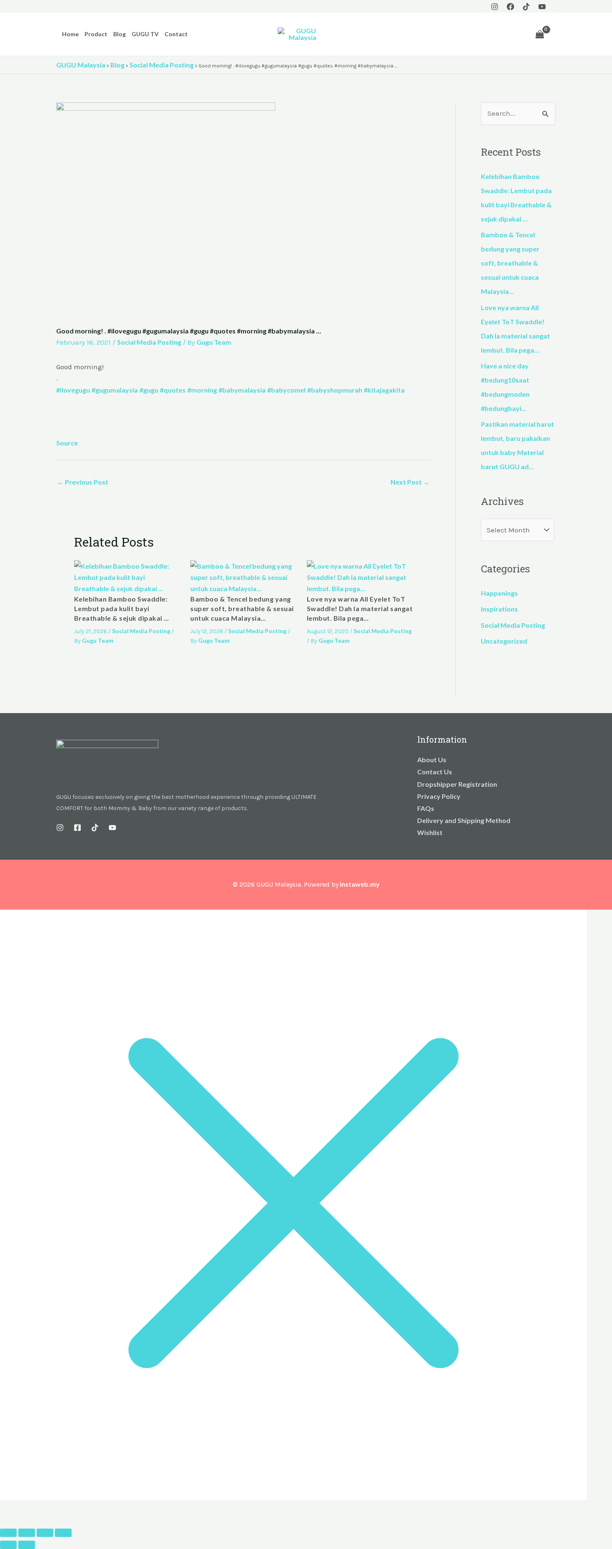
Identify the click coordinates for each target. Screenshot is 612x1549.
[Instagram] (494, 6)
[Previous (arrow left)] (8, 1545)
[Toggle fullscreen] (26, 1533)
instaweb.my (360, 884)
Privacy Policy (438, 796)
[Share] (45, 1533)
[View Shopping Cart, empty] (539, 34)
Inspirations (499, 609)
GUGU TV (145, 33)
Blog (119, 33)
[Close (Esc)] (63, 1533)
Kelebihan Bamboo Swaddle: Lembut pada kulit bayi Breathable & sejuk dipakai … (121, 608)
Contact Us (434, 772)
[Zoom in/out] (8, 1533)
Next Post (410, 482)
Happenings (499, 593)
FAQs (425, 808)
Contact (176, 33)
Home (70, 33)
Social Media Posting (149, 342)
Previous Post (82, 482)
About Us (431, 759)
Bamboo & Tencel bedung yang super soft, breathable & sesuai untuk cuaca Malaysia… (242, 608)
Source (67, 443)
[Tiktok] (526, 6)
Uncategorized (504, 641)
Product (96, 33)
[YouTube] (542, 6)
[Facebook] (510, 6)
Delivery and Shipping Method (463, 820)
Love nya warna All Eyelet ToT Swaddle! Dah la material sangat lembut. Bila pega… (360, 608)
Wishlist (430, 832)
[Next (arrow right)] (26, 1545)
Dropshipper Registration (457, 784)
